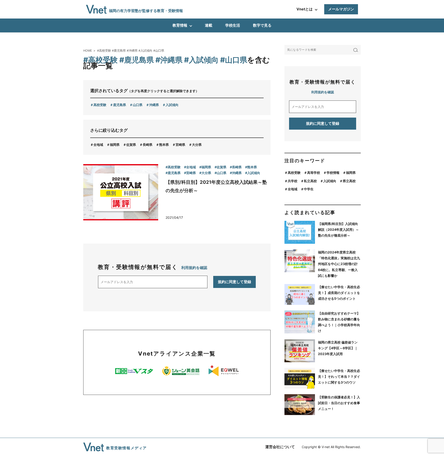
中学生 (309, 189)
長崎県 (147, 145)
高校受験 (99, 105)
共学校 (292, 181)
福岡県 (115, 145)
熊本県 (164, 145)
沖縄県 (154, 105)
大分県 (197, 145)
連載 (208, 25)
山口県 (137, 105)
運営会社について (280, 446)
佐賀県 (131, 145)
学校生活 (232, 25)
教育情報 (180, 25)
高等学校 (313, 173)
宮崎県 (180, 145)
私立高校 (310, 181)
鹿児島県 (119, 105)
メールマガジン (341, 9)
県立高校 (349, 181)
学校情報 (333, 173)
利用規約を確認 (194, 267)
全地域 (98, 145)
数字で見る (262, 25)
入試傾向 (172, 105)
